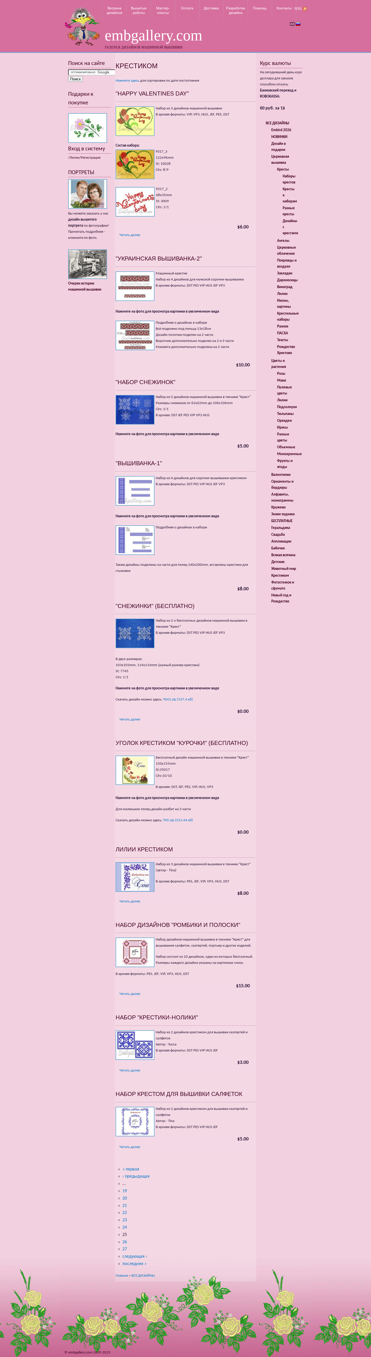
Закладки (284, 273)
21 (124, 1205)
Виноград (285, 287)
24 (124, 1227)
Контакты (284, 8)
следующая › (134, 1256)
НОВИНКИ (279, 137)
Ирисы (282, 428)
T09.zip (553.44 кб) (178, 820)
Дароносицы (287, 280)
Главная (122, 1276)
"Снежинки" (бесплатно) (155, 606)
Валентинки (280, 475)
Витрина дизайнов (114, 10)
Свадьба (278, 535)
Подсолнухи (287, 407)
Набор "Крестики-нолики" (157, 1017)
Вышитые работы (139, 10)
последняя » (134, 1263)
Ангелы (283, 241)
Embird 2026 (281, 130)
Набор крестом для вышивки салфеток (179, 1094)
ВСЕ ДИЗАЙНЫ (143, 1276)
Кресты (283, 170)
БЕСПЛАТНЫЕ (282, 521)
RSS (298, 9)
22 (124, 1212)
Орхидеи (284, 421)
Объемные (286, 447)
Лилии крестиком (144, 849)
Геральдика (280, 528)
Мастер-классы (163, 10)
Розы (281, 374)
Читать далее (129, 235)
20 (124, 1198)
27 (124, 1249)
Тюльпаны (285, 414)
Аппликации (281, 542)
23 (124, 1220)
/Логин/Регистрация (84, 158)
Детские (278, 562)
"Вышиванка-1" (139, 463)
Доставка (211, 8)
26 (124, 1242)
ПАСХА (282, 333)
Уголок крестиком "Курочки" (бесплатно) (182, 743)
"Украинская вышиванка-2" (159, 258)
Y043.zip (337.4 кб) (178, 699)
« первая (130, 1169)
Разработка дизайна (235, 10)
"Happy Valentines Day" (152, 93)
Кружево (278, 507)
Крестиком (280, 576)
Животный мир (283, 569)
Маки (281, 381)
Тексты (282, 340)
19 (124, 1191)
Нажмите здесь (127, 81)
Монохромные (289, 454)
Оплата (187, 8)
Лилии (282, 294)
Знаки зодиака (283, 514)
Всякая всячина (283, 555)
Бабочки (278, 548)
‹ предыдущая (136, 1176)
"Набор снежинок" (145, 382)
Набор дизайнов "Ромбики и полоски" (178, 925)
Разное (282, 327)
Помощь (260, 8)
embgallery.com (153, 35)
